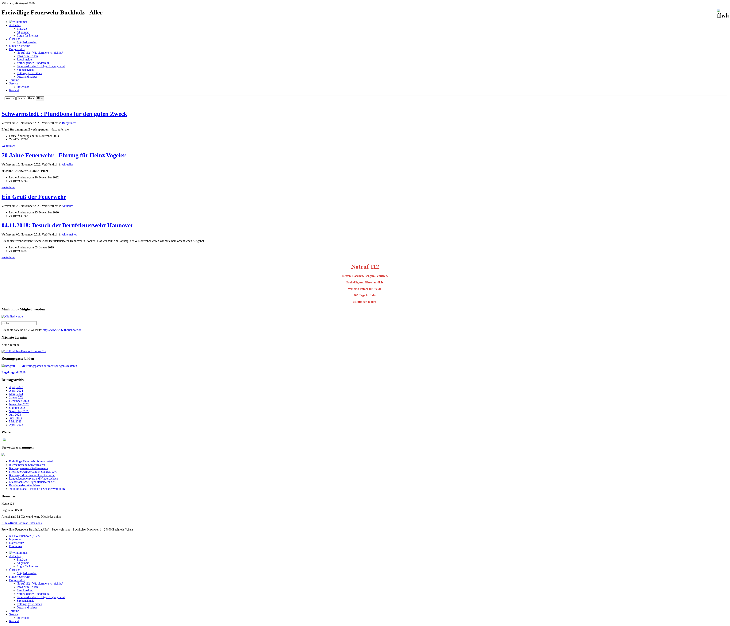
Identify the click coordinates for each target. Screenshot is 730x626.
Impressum (15, 539)
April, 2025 (16, 387)
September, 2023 (19, 411)
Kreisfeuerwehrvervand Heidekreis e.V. (33, 471)
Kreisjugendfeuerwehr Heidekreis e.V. (32, 475)
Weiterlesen (8, 145)
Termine (14, 80)
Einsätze (22, 28)
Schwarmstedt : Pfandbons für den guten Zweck (64, 113)
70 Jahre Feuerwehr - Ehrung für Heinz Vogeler (64, 155)
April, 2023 (16, 424)
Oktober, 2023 (17, 407)
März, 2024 (16, 394)
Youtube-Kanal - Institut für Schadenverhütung (37, 488)
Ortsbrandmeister (27, 76)
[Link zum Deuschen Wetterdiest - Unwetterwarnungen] (3, 455)
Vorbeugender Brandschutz (33, 62)
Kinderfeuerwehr (19, 45)
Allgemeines (69, 234)
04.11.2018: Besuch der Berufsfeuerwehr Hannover (67, 225)
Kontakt (14, 90)
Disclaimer (15, 546)
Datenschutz (16, 542)
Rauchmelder (25, 59)
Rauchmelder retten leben (24, 485)
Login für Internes (27, 35)
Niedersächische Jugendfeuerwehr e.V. (32, 482)
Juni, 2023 (15, 418)
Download (23, 86)
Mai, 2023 (15, 421)
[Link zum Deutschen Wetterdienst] (4, 439)
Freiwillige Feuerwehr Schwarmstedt (31, 461)
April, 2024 (16, 390)
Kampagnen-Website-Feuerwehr (28, 468)
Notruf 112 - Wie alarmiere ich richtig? (40, 52)
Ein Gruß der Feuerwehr (34, 196)
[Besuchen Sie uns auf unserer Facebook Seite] (24, 351)
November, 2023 (19, 404)
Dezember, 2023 (19, 400)
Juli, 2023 (15, 414)
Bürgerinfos (69, 123)
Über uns (14, 39)
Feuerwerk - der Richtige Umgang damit (41, 66)
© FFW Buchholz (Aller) (24, 536)
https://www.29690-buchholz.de (62, 330)
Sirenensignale (25, 69)
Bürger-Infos (17, 49)
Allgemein (23, 32)
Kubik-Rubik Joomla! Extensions (22, 523)
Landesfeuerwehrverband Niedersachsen (33, 478)
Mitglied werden (26, 42)
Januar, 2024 (16, 397)
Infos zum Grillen (27, 56)
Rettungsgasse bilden (29, 73)
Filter (40, 98)
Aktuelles (15, 25)
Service (13, 83)
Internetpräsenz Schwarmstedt (27, 464)
